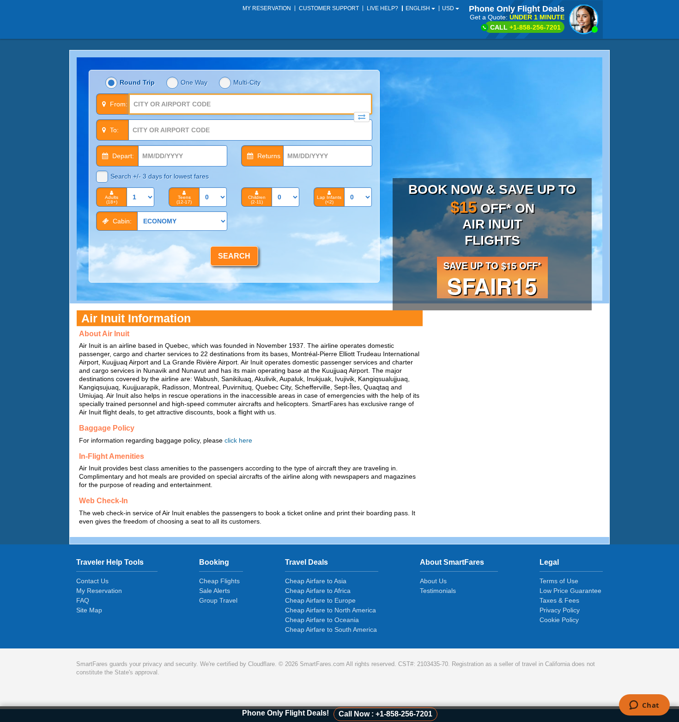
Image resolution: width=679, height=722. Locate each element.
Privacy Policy (560, 610)
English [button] (418, 8)
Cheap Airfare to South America (331, 629)
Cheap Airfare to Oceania (322, 619)
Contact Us (92, 581)
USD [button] (448, 8)
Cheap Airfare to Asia (315, 581)
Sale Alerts (214, 590)
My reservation (266, 8)
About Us (433, 581)
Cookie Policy (559, 619)
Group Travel (218, 600)
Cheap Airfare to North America (330, 610)
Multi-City (247, 82)
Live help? (382, 8)
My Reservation (99, 590)
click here (238, 440)
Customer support (329, 8)
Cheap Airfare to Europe (320, 600)
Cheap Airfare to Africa (318, 590)
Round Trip (137, 82)
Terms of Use (559, 581)
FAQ (82, 600)
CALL (525, 27)
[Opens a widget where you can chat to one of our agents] (644, 705)
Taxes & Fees (559, 600)
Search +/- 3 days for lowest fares (159, 176)
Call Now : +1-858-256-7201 (385, 714)
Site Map (89, 610)
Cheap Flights (219, 581)
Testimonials (438, 590)
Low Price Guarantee (570, 590)
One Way (194, 82)
